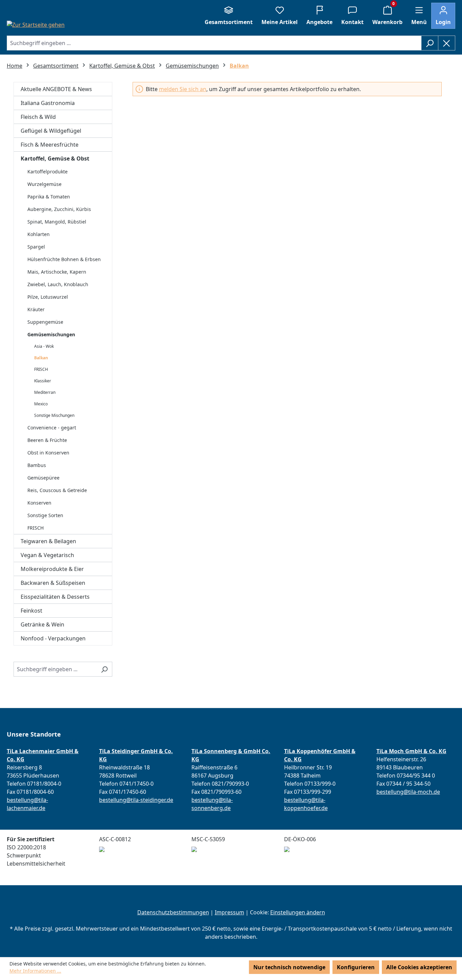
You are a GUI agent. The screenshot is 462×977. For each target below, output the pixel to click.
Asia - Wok (44, 346)
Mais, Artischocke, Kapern (56, 272)
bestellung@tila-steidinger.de (136, 800)
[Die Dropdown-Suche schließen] (446, 43)
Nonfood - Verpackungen (53, 638)
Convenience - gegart (51, 427)
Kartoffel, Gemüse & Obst (55, 158)
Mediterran (44, 392)
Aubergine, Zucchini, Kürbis (59, 209)
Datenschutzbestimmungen (173, 912)
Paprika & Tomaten (48, 196)
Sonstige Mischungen (54, 415)
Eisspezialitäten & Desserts (55, 596)
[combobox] (214, 43)
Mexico (41, 404)
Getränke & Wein (42, 624)
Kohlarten (38, 234)
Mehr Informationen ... (35, 971)
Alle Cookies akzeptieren (419, 967)
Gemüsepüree (43, 477)
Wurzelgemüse (44, 184)
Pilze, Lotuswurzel (47, 297)
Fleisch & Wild (38, 117)
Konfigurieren (356, 967)
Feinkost (31, 610)
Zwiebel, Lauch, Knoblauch (57, 284)
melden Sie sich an (182, 89)
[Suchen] (429, 43)
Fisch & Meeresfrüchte (49, 144)
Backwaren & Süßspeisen (53, 583)
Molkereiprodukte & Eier (52, 569)
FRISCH (41, 369)
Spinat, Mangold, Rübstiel (56, 221)
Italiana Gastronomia (48, 103)
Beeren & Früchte (47, 440)
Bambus (36, 465)
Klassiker (42, 381)
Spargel (36, 246)
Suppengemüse (45, 322)
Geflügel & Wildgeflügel (51, 130)
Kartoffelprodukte (47, 171)
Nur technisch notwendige (289, 967)
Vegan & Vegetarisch (47, 555)
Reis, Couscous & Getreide (57, 490)
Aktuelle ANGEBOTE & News (56, 89)
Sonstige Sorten (45, 515)
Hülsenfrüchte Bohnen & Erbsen (64, 259)
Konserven (39, 503)
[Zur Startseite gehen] (36, 24)
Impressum (229, 912)
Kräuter (36, 309)
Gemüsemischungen (51, 334)
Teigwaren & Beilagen (48, 541)
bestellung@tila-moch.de (408, 791)
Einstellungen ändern (297, 912)
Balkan (41, 358)
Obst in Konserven (48, 452)
